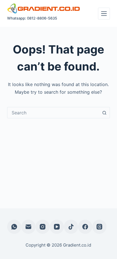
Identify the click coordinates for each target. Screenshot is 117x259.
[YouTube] (57, 227)
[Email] (28, 227)
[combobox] (53, 112)
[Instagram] (42, 227)
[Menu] (104, 14)
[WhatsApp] (14, 227)
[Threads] (99, 227)
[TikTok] (71, 227)
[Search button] (104, 112)
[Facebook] (85, 227)
